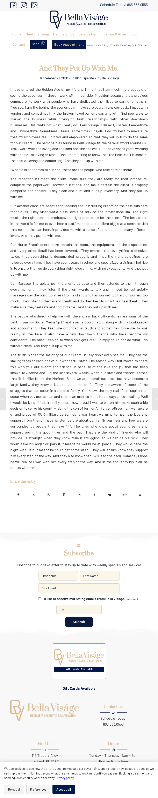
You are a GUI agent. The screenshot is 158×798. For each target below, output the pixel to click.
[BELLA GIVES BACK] (3, 399)
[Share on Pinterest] (63, 495)
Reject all (14, 789)
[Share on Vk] (109, 495)
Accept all (63, 789)
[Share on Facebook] (18, 495)
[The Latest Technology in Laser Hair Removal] (155, 399)
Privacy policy (65, 778)
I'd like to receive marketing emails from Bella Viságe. (90, 599)
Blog (78, 78)
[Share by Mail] (140, 495)
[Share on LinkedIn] (79, 495)
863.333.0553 (137, 4)
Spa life (88, 78)
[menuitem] (14, 5)
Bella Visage (111, 78)
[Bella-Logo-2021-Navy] (79, 20)
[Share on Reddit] (124, 495)
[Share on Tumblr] (94, 495)
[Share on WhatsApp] (48, 495)
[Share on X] (33, 495)
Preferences (38, 789)
